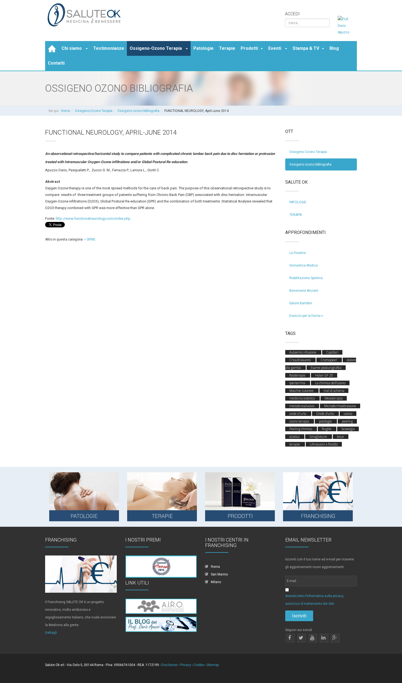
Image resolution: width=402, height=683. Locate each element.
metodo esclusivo (302, 406)
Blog (334, 48)
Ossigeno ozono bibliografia (138, 111)
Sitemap (212, 665)
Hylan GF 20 (324, 375)
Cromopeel (329, 360)
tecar (340, 436)
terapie (295, 444)
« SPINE (89, 239)
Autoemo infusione (303, 352)
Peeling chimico (301, 429)
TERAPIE (295, 215)
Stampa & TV (306, 48)
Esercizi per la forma (305, 316)
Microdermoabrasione (340, 406)
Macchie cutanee (301, 390)
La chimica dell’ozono (330, 383)
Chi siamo (72, 48)
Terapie (227, 48)
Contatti (56, 63)
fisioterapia (297, 375)
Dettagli (51, 633)
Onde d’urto (325, 413)
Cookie (199, 665)
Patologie (203, 48)
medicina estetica (302, 398)
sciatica (294, 436)
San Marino (219, 574)
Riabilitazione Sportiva (306, 278)
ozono (348, 413)
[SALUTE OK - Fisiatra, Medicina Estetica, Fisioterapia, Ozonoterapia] (85, 15)
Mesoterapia (334, 398)
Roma (215, 567)
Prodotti (249, 48)
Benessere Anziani (303, 291)
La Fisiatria (297, 253)
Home (65, 111)
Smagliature (318, 436)
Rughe (327, 429)
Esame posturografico (326, 367)
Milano (216, 582)
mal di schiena (334, 390)
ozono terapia (299, 421)
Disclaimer (169, 665)
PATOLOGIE (297, 202)
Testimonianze (108, 48)
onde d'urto (298, 413)
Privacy (185, 665)
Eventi (275, 48)
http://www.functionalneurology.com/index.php (93, 218)
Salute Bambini (300, 303)
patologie (326, 421)
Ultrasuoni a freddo (324, 444)
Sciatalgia (348, 429)
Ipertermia (297, 383)
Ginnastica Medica (303, 265)
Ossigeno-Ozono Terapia (156, 48)
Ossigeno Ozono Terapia (308, 152)
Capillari (332, 352)
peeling (347, 421)
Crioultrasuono (300, 360)
